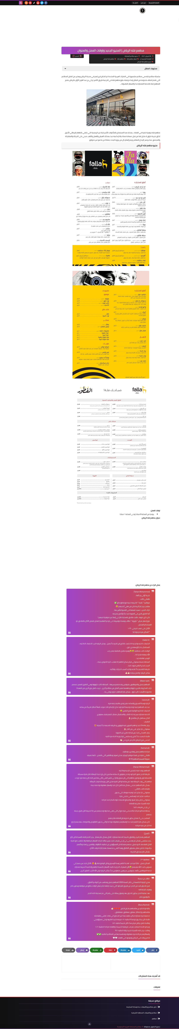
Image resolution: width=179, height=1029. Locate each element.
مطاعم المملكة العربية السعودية (129, 1026)
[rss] (26, 3)
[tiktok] (34, 3)
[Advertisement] (63, 25)
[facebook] (45, 3)
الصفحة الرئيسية (154, 2)
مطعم (154, 1018)
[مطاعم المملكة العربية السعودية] (142, 10)
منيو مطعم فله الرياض (144, 61)
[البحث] (21, 3)
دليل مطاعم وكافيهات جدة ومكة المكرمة (141, 1007)
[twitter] (42, 3)
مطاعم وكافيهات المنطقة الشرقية (144, 1012)
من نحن (143, 2)
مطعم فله (120, 59)
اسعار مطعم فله (132, 59)
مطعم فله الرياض (109, 59)
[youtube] (38, 3)
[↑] (89, 1024)
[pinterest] (30, 3)
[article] (87, 964)
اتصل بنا (135, 2)
